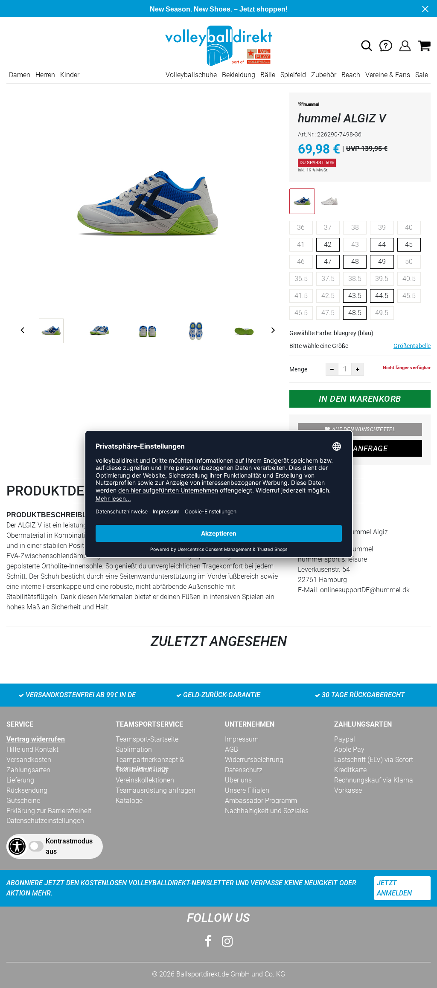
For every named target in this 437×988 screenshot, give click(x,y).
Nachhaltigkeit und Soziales (267, 811)
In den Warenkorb (360, 399)
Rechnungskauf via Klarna (373, 780)
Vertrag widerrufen (35, 739)
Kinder (69, 75)
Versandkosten (28, 760)
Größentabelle (412, 346)
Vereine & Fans (387, 75)
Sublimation (134, 749)
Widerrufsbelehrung (254, 760)
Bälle (267, 75)
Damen (19, 75)
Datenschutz (243, 770)
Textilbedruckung (141, 770)
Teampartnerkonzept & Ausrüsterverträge (150, 760)
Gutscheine (23, 801)
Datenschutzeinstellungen (45, 821)
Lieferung (20, 780)
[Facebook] (208, 941)
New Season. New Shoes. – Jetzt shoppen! (219, 9)
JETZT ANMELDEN (394, 888)
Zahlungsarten (28, 770)
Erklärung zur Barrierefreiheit (48, 811)
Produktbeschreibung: (53, 515)
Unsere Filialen (247, 790)
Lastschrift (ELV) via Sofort (373, 760)
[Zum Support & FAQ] (385, 45)
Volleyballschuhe (191, 75)
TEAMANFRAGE (359, 448)
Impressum (242, 739)
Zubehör (323, 75)
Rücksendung (26, 790)
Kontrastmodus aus (69, 846)
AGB (231, 749)
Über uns (238, 780)
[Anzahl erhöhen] (357, 369)
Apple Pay (349, 749)
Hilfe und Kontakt (32, 749)
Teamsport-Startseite (147, 739)
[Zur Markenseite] (308, 106)
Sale (421, 75)
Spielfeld (293, 75)
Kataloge (129, 801)
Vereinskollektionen (145, 780)
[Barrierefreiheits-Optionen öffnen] (17, 846)
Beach (350, 75)
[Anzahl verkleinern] (332, 369)
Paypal (344, 739)
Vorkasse (348, 790)
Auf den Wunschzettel (363, 429)
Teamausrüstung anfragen (155, 790)
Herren (45, 75)
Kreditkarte (350, 770)
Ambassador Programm (261, 801)
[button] (366, 45)
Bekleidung (238, 75)
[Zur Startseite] (218, 45)
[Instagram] (227, 941)
